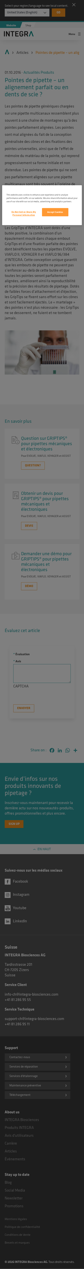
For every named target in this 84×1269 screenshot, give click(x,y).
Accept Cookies (55, 212)
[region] (42, 205)
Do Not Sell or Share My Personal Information (24, 213)
